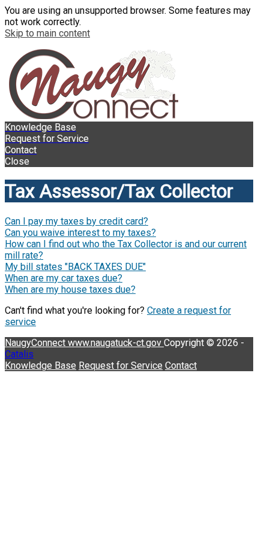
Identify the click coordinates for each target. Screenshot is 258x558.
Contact (181, 365)
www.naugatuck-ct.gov (116, 342)
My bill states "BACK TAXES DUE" (75, 266)
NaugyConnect (36, 342)
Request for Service (121, 365)
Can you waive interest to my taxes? (80, 232)
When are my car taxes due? (63, 278)
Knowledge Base (40, 365)
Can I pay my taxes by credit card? (76, 221)
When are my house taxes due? (70, 289)
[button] (129, 161)
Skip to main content (47, 33)
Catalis (19, 354)
